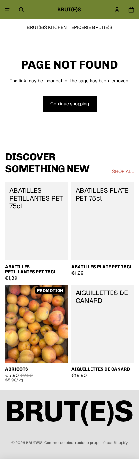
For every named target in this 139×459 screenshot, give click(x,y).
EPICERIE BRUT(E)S (91, 27)
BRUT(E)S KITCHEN (47, 27)
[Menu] (7, 9)
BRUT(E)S (34, 442)
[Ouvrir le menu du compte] (117, 10)
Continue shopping (69, 104)
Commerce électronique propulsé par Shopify (86, 442)
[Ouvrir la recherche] (21, 10)
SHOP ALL (123, 171)
